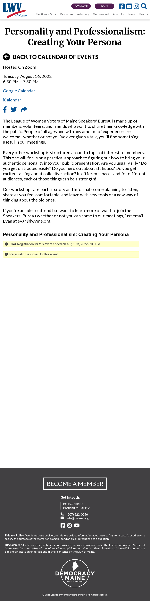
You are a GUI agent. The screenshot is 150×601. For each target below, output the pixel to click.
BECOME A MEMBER (75, 483)
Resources (66, 14)
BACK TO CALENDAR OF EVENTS (55, 56)
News (132, 14)
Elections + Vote (46, 14)
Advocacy (83, 14)
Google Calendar (19, 90)
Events (143, 14)
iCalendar (12, 99)
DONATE (81, 6)
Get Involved (101, 14)
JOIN (104, 6)
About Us (119, 14)
